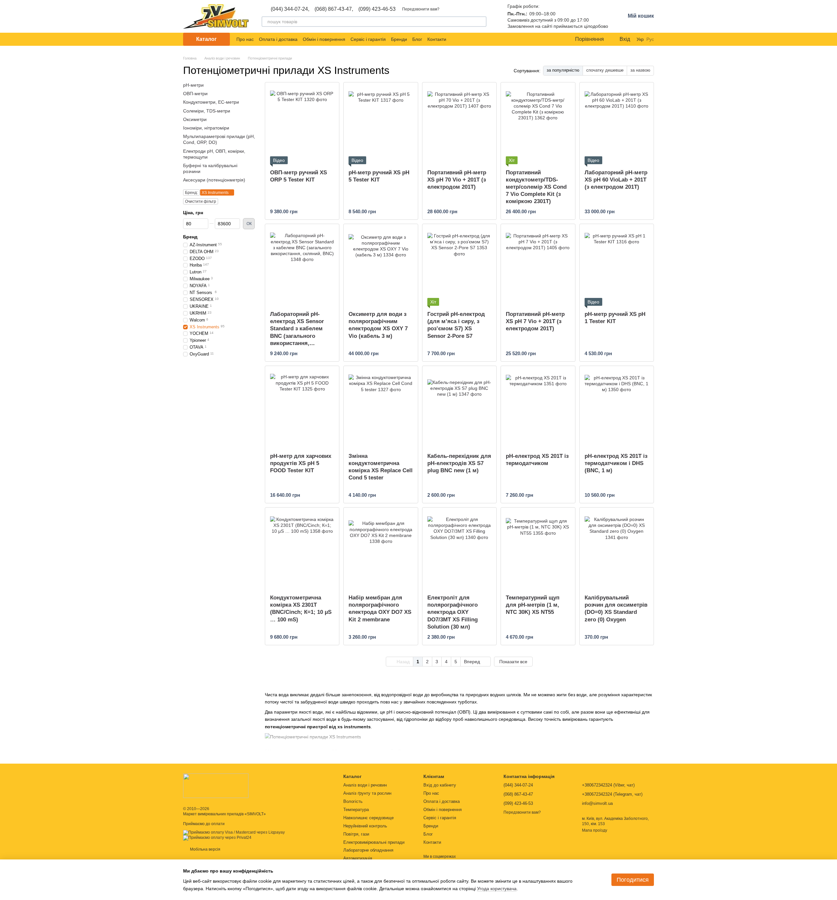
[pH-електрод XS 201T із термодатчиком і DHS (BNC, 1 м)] (617, 407)
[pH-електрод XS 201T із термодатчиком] (538, 407)
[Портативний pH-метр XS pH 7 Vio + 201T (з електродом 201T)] (538, 265)
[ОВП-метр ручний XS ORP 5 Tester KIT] (302, 123)
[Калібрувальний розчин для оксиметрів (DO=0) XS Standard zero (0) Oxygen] (617, 548)
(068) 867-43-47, (334, 9)
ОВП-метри (195, 93)
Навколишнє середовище (368, 817)
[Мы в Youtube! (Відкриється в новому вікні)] (463, 39)
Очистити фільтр (200, 201)
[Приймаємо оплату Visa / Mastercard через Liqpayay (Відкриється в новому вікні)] (234, 832)
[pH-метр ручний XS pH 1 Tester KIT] (617, 265)
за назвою (640, 70)
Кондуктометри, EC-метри (211, 102)
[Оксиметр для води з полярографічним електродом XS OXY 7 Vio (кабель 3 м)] (381, 265)
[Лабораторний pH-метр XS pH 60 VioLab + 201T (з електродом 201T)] (617, 123)
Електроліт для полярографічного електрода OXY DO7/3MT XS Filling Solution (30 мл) (452, 612)
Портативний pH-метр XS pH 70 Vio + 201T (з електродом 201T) (456, 179)
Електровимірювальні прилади (373, 842)
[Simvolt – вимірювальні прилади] (215, 785)
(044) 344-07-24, (290, 9)
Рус (650, 39)
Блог (417, 39)
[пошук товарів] (481, 21)
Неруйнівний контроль (365, 825)
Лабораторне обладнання (368, 850)
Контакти (436, 39)
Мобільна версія (204, 849)
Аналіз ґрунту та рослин (367, 793)
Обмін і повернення (324, 39)
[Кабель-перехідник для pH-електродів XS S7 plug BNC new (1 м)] (459, 407)
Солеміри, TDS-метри (206, 110)
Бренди (399, 39)
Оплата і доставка (278, 39)
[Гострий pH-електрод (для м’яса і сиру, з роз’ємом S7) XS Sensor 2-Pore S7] (459, 265)
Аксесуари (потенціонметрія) (214, 179)
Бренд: (191, 192)
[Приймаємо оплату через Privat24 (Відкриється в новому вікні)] (217, 837)
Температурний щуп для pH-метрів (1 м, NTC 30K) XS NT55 (532, 605)
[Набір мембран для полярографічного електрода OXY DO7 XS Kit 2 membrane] (381, 548)
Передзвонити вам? (420, 9)
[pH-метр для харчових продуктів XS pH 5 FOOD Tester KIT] (302, 407)
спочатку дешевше (604, 70)
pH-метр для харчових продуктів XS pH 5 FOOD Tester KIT (300, 463)
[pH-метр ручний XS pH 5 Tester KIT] (381, 123)
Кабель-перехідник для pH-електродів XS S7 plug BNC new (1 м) (459, 463)
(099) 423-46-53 (377, 9)
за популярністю (563, 70)
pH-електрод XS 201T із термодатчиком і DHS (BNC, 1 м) (616, 463)
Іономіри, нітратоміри (206, 127)
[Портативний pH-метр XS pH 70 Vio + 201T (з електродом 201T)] (459, 123)
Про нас (245, 39)
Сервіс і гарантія (368, 39)
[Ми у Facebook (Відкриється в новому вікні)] (455, 39)
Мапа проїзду (594, 830)
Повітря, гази (356, 834)
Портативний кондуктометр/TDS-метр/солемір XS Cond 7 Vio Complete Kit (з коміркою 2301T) (536, 186)
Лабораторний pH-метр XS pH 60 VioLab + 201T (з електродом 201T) (616, 179)
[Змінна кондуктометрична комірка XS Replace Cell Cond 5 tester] (381, 407)
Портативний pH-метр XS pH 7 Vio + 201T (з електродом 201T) (535, 321)
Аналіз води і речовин (365, 785)
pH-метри (193, 85)
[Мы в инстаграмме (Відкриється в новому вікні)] (471, 39)
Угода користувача (497, 888)
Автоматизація (357, 858)
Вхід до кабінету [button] (439, 785)
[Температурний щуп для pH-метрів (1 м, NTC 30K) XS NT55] (538, 548)
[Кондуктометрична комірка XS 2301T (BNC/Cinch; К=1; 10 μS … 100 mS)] (302, 548)
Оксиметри (195, 119)
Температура (356, 809)
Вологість (353, 801)
